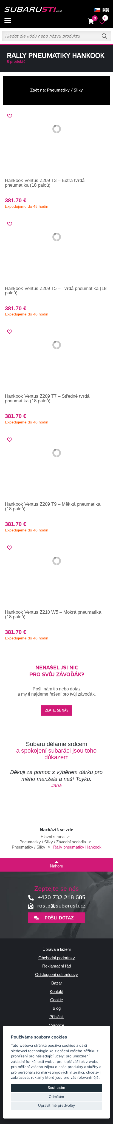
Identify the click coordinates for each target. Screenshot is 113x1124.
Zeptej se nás (56, 710)
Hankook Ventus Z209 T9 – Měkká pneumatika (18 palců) (52, 506)
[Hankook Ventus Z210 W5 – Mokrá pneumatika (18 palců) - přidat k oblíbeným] (9, 548)
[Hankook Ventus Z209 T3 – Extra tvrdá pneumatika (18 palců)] (56, 143)
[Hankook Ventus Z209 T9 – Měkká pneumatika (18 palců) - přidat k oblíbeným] (9, 440)
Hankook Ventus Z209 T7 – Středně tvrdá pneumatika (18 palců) (47, 398)
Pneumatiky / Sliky (28, 847)
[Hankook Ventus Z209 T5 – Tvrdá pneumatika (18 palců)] (56, 251)
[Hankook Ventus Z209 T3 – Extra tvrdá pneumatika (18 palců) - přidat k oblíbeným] (9, 116)
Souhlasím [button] (56, 1087)
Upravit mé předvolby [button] (56, 1105)
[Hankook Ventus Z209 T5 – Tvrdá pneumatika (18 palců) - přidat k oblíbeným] (9, 224)
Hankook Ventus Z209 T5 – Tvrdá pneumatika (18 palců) (55, 291)
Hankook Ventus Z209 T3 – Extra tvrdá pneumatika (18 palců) (44, 183)
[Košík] (91, 21)
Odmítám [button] (56, 1096)
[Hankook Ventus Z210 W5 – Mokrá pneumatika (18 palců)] (56, 575)
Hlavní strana (52, 836)
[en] (106, 10)
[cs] (97, 10)
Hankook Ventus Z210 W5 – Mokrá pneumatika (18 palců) (53, 614)
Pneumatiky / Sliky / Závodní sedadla (52, 842)
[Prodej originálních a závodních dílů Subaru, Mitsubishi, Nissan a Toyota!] (33, 10)
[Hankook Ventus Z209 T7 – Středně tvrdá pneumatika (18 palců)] (56, 359)
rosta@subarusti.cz (61, 906)
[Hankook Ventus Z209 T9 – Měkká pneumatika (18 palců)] (56, 467)
